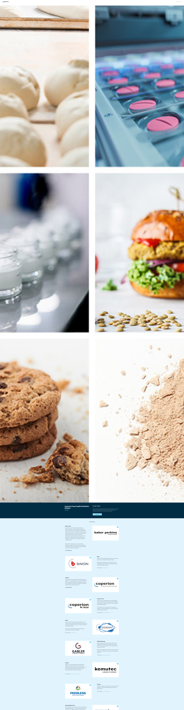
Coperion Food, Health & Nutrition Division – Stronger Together (5, 2)
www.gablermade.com (106, 655)
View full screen (118, 527)
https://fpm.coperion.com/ (75, 673)
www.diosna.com (73, 632)
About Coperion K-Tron (106, 612)
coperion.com (180, 1)
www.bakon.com (105, 567)
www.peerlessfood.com (106, 691)
